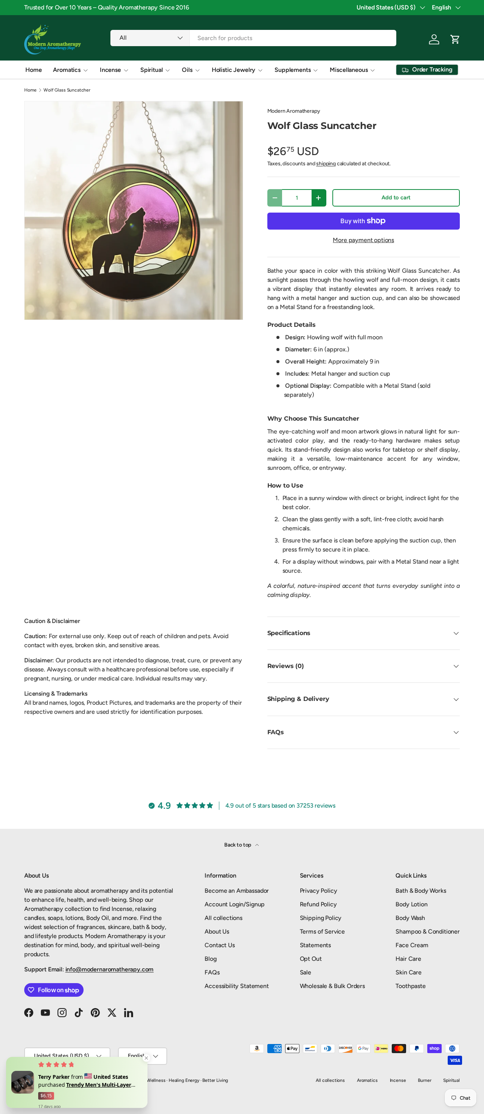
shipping (326, 163)
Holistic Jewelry (233, 69)
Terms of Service (322, 931)
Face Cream (412, 945)
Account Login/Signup (235, 904)
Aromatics (67, 69)
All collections (223, 917)
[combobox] (253, 38)
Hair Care (408, 958)
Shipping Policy (321, 917)
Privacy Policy (318, 890)
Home (33, 69)
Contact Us (219, 945)
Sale (305, 972)
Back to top (238, 845)
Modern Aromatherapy (293, 111)
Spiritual (151, 69)
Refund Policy (318, 904)
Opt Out (311, 958)
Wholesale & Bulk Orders (332, 986)
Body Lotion (411, 904)
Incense (110, 69)
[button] (455, 39)
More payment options (363, 240)
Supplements (292, 69)
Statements (315, 945)
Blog (210, 958)
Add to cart (396, 197)
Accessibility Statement (236, 986)
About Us (217, 931)
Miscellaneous (349, 69)
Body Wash (410, 917)
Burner (424, 1080)
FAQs (212, 972)
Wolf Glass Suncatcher (66, 90)
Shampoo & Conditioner (428, 931)
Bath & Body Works (421, 890)
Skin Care (409, 972)
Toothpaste (410, 986)
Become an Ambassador (237, 890)
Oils (187, 69)
